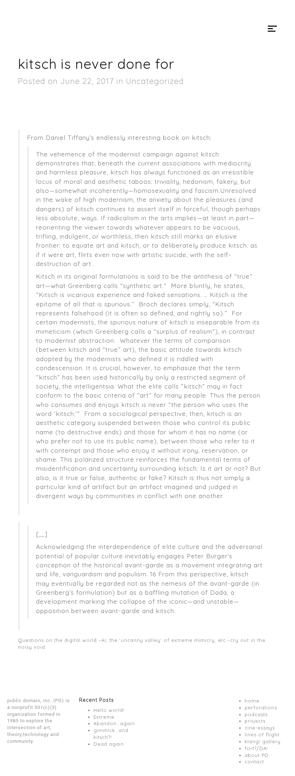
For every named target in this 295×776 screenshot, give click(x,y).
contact (254, 761)
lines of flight (262, 734)
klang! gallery (263, 741)
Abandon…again (114, 723)
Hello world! (109, 710)
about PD (256, 755)
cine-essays (260, 728)
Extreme (104, 717)
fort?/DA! (256, 748)
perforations (261, 707)
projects (255, 721)
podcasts (256, 714)
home (252, 701)
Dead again (109, 744)
